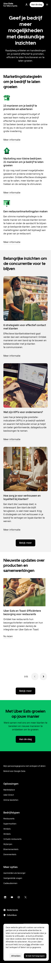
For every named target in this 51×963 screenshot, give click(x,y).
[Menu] (47, 4)
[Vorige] (35, 676)
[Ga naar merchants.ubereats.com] (10, 4)
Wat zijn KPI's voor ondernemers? (23, 412)
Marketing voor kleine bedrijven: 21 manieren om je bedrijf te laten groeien (23, 162)
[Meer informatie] (6, 97)
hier (28, 944)
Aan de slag (36, 4)
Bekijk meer (25, 542)
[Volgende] (43, 676)
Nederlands (12, 910)
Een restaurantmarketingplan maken (25, 211)
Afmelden (16, 956)
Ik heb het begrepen (35, 956)
